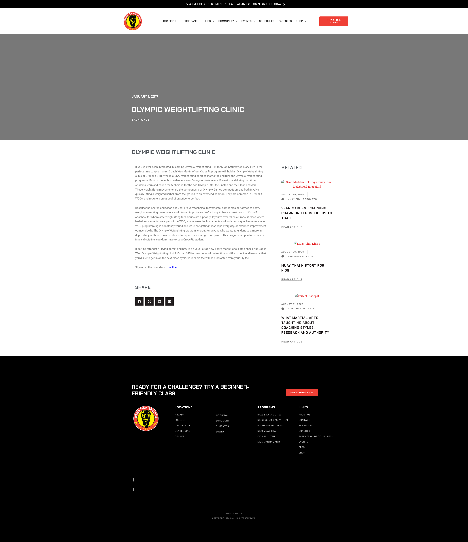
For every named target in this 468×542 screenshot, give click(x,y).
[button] (139, 301)
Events (246, 21)
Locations (169, 21)
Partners (285, 21)
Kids (208, 21)
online (173, 267)
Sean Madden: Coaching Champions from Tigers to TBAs (306, 213)
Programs (191, 21)
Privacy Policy (234, 514)
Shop (299, 21)
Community (226, 21)
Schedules (267, 21)
